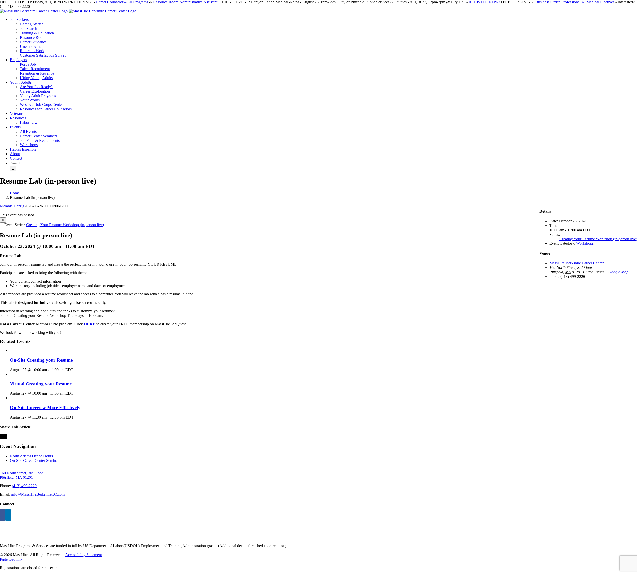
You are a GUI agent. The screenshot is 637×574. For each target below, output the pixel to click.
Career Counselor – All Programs (122, 2)
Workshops (585, 243)
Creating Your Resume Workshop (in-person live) (598, 239)
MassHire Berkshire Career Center (576, 263)
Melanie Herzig (12, 206)
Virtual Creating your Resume (41, 383)
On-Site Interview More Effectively (45, 407)
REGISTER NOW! (484, 2)
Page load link (11, 559)
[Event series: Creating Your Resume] (76, 370)
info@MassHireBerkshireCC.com (38, 494)
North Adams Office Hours (31, 456)
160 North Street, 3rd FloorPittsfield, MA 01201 (21, 475)
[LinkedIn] (8, 515)
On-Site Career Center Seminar (34, 460)
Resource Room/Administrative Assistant (185, 2)
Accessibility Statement (83, 555)
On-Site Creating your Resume (41, 360)
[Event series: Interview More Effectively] (76, 417)
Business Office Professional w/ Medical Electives (574, 2)
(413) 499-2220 (24, 486)
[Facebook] (2, 515)
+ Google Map (616, 272)
